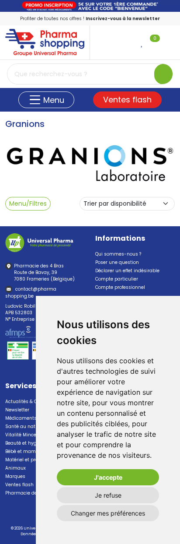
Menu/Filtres (28, 203)
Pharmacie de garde (28, 493)
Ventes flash (127, 99)
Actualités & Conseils (29, 401)
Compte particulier (116, 279)
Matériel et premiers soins (35, 459)
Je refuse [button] (108, 495)
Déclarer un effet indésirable (127, 270)
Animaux (15, 468)
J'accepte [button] (108, 477)
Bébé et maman (23, 451)
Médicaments (21, 418)
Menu (52, 100)
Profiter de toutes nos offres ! (90, 18)
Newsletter (17, 410)
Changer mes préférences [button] (108, 513)
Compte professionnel (120, 287)
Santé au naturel (24, 426)
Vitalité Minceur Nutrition (33, 435)
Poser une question (117, 262)
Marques (15, 476)
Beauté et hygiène (25, 443)
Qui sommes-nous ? (118, 254)
